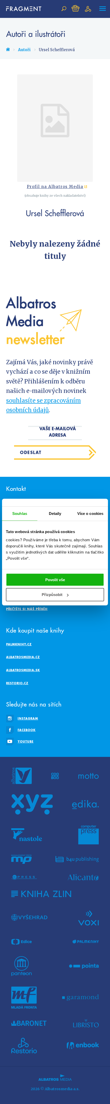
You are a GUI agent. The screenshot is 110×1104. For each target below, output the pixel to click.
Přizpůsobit (52, 594)
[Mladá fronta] (24, 997)
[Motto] (88, 776)
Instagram (28, 718)
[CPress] (24, 877)
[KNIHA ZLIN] (41, 894)
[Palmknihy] (85, 942)
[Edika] (85, 804)
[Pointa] (84, 966)
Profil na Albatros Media (55, 186)
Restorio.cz (17, 683)
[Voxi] (88, 917)
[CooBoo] (55, 776)
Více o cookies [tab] (90, 513)
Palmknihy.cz (19, 644)
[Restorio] (24, 1046)
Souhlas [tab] (19, 513)
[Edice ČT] (21, 942)
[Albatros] (21, 776)
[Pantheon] (21, 966)
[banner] (21, 9)
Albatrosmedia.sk (23, 670)
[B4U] (77, 859)
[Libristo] (86, 1023)
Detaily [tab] (55, 513)
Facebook (27, 730)
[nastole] (26, 834)
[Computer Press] (88, 834)
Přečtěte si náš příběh (27, 609)
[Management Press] (21, 859)
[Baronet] (29, 1023)
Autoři (24, 49)
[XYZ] (32, 804)
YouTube (26, 741)
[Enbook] (83, 1046)
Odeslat (31, 452)
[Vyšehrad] (29, 917)
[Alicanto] (83, 877)
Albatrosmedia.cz (23, 657)
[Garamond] (80, 997)
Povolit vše (55, 579)
